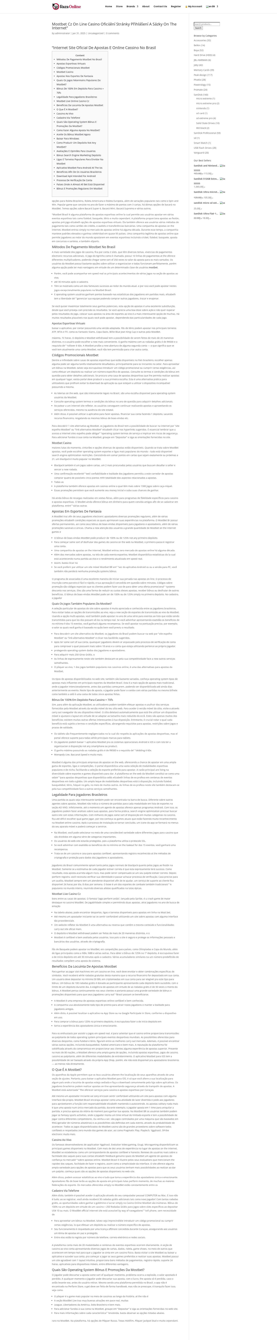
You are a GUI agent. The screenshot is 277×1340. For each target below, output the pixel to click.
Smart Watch (201, 142)
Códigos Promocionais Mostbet (73, 67)
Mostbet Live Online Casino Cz (73, 101)
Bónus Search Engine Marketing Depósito (79, 155)
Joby (196, 65)
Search (198, 27)
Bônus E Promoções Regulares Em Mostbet (79, 188)
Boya (196, 50)
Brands (131, 6)
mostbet (153, 267)
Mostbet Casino (65, 71)
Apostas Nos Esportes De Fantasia (75, 76)
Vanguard (199, 152)
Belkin (197, 45)
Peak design (200, 74)
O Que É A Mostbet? (67, 109)
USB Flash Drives (203, 147)
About (146, 6)
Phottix (197, 79)
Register (176, 6)
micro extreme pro (206, 103)
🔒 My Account (193, 6)
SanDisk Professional (205, 132)
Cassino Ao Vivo (65, 113)
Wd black (201, 127)
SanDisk (198, 94)
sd (195, 137)
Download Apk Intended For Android (76, 176)
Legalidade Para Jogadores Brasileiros (77, 96)
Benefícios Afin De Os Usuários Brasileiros (79, 171)
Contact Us (160, 6)
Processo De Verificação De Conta (74, 180)
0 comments (112, 33)
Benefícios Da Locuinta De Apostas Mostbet (80, 105)
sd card (200, 113)
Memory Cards (202, 69)
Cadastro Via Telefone (68, 117)
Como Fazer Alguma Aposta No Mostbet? (78, 130)
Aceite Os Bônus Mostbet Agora (73, 134)
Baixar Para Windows (68, 138)
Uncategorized (96, 33)
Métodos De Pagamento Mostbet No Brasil (79, 59)
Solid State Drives (205, 123)
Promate (198, 89)
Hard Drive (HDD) (203, 55)
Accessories (200, 40)
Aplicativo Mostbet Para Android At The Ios (79, 167)
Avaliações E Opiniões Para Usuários (76, 151)
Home (108, 6)
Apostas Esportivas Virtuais (71, 63)
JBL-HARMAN (201, 60)
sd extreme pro (204, 118)
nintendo (201, 108)
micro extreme (204, 98)
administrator (62, 33)
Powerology (200, 84)
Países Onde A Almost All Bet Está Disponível (81, 184)
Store (119, 6)
